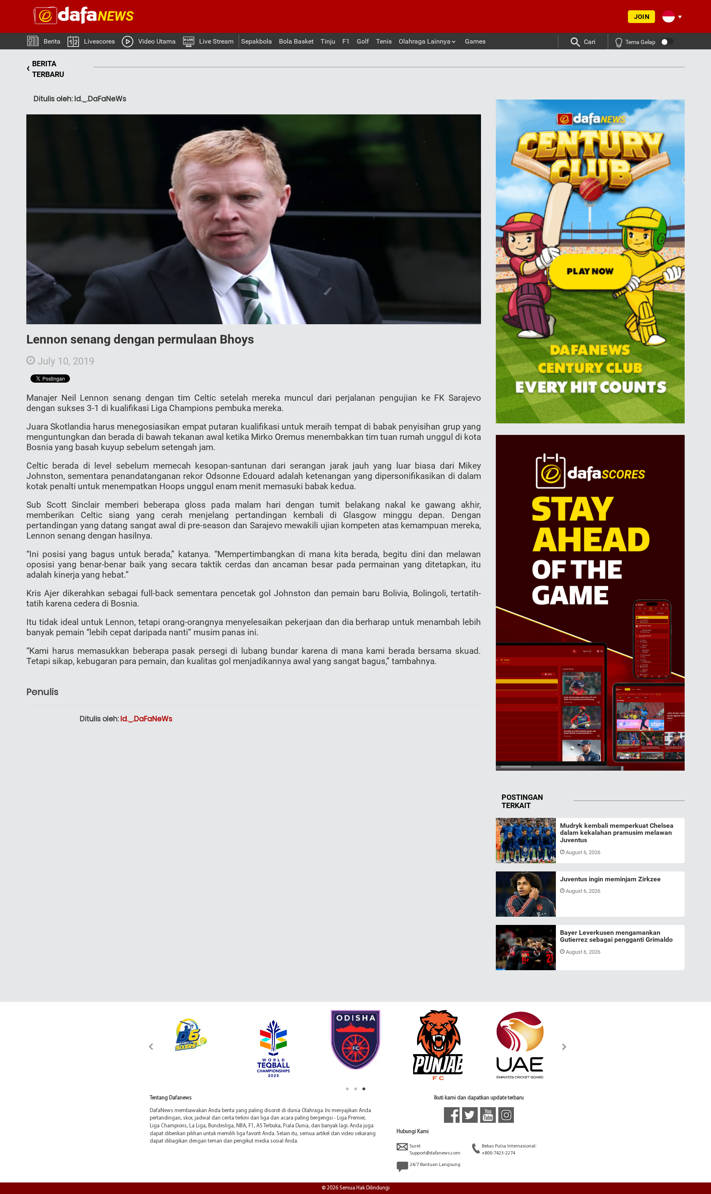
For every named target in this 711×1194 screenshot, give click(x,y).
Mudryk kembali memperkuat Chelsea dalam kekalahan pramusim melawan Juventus (617, 833)
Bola (509, 853)
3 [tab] (364, 1089)
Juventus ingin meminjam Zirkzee (610, 879)
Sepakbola (256, 41)
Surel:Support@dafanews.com (434, 1150)
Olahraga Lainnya (425, 41)
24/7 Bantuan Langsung (435, 1164)
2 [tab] (355, 1089)
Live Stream (216, 41)
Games (475, 41)
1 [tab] (347, 1089)
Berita (52, 41)
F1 (346, 41)
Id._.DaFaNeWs (146, 719)
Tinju (328, 41)
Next (565, 1046)
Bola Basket (296, 41)
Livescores (99, 41)
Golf (363, 41)
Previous (146, 1046)
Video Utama (157, 41)
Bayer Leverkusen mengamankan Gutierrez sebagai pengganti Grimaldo (616, 936)
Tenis (384, 41)
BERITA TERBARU (45, 69)
